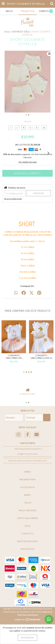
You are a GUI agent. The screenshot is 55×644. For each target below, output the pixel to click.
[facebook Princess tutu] (27, 434)
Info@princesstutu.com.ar (27, 454)
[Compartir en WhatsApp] (16, 293)
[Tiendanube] (27, 620)
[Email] (36, 434)
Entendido (27, 637)
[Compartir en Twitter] (31, 293)
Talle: (27, 121)
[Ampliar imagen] (49, 53)
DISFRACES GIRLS (21, 31)
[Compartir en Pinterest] (39, 293)
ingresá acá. (47, 612)
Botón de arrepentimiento (28, 615)
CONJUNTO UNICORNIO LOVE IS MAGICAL (41, 356)
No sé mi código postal (13, 199)
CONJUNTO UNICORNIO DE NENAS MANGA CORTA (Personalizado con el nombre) (13, 356)
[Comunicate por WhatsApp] (49, 619)
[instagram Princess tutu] (18, 434)
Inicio (7, 31)
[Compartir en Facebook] (24, 293)
